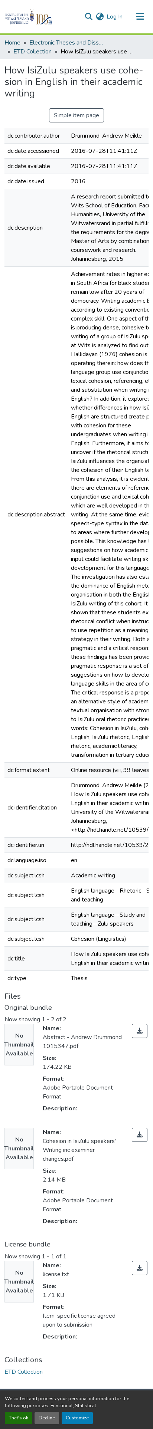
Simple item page (76, 115)
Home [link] (12, 43)
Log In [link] (115, 17)
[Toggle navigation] (140, 17)
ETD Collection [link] (32, 51)
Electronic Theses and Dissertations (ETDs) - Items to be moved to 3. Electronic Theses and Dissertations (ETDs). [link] (66, 43)
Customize (77, 1418)
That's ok (18, 1418)
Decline (47, 1418)
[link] (139, 1031)
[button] (41, 16)
